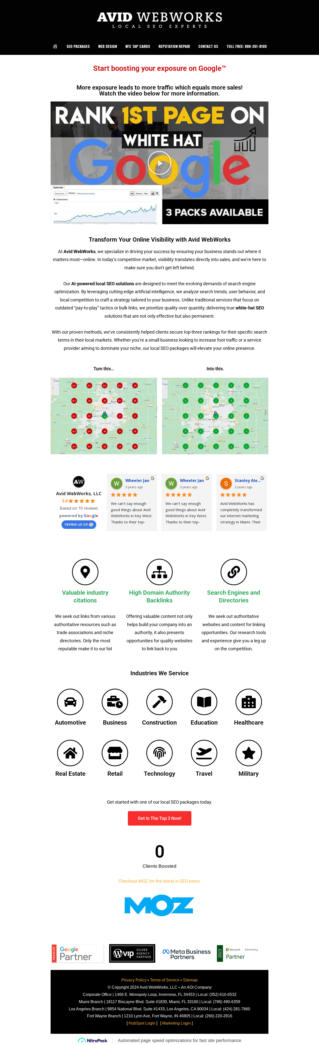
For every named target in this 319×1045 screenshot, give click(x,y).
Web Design (107, 46)
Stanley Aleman (249, 480)
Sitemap (190, 980)
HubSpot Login (142, 1023)
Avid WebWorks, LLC (79, 493)
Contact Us (208, 46)
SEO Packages (78, 46)
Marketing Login (176, 1023)
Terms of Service (164, 980)
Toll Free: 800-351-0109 (247, 46)
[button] (159, 162)
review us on (76, 524)
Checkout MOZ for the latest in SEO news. (159, 881)
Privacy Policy (134, 980)
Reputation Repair (174, 46)
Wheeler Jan (137, 480)
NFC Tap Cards (137, 46)
